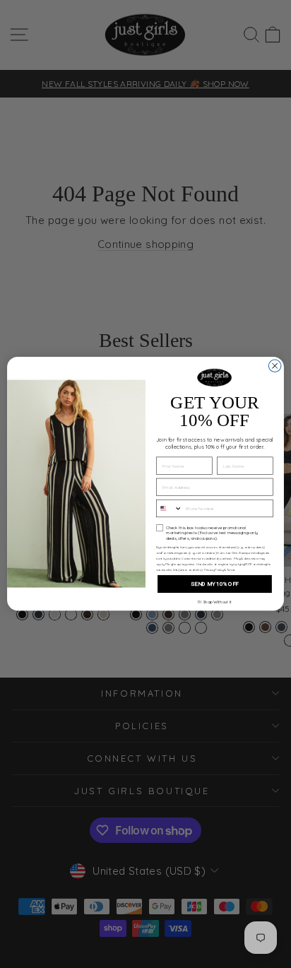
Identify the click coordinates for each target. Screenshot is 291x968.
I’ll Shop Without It (215, 602)
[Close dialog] (274, 366)
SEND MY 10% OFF (215, 584)
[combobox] (169, 508)
